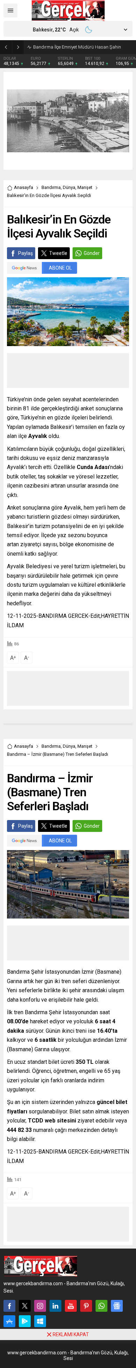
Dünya (69, 187)
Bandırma (51, 187)
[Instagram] (40, 1306)
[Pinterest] (86, 1306)
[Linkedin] (55, 1306)
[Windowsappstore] (40, 1321)
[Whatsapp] (101, 1306)
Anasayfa (23, 187)
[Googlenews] (117, 1306)
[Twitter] (25, 1306)
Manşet (84, 187)
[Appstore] (9, 1321)
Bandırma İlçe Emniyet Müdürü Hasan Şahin (77, 47)
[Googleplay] (25, 1321)
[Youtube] (71, 1306)
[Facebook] (9, 1306)
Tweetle (58, 253)
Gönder (92, 253)
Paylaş (25, 253)
